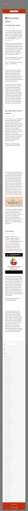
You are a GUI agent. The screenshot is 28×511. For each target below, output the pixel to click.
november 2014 (9, 476)
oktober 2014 (8, 479)
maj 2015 (7, 465)
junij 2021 (7, 387)
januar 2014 (8, 499)
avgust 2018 (8, 427)
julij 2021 (7, 385)
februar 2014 (8, 496)
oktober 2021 (8, 378)
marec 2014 (8, 494)
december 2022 (9, 363)
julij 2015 (7, 461)
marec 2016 (8, 452)
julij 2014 (7, 485)
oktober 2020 (8, 398)
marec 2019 (8, 416)
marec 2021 (8, 394)
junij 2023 (7, 361)
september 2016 (9, 447)
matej (13, 27)
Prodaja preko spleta (13, 25)
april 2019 (7, 414)
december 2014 (9, 474)
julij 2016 (7, 450)
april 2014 (7, 492)
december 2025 (9, 356)
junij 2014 (7, 487)
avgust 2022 (8, 365)
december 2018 (9, 421)
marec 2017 (8, 443)
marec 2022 (8, 370)
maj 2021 (7, 390)
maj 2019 (7, 412)
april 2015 (7, 467)
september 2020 (9, 401)
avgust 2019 (8, 407)
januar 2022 (8, 374)
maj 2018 (7, 432)
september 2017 (9, 441)
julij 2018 (7, 430)
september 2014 (9, 481)
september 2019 (9, 405)
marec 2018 (8, 434)
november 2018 (9, 423)
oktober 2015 (8, 456)
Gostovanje (9, 231)
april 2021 (7, 392)
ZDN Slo (7, 4)
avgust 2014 (8, 483)
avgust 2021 (8, 383)
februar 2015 (8, 472)
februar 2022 (8, 372)
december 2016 (9, 445)
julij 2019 (7, 410)
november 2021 (9, 376)
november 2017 (9, 439)
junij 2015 (7, 463)
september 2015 (9, 459)
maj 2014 (7, 490)
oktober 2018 (8, 425)
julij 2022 (7, 367)
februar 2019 (8, 419)
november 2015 (9, 454)
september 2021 (9, 381)
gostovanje (8, 241)
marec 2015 (8, 470)
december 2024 (9, 358)
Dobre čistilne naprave (10, 118)
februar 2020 (8, 403)
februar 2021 (8, 396)
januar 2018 (8, 436)
